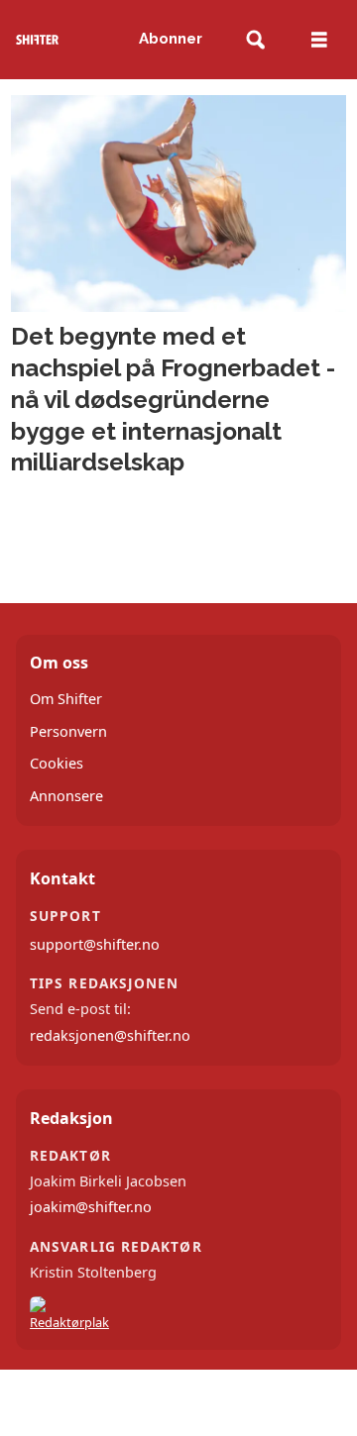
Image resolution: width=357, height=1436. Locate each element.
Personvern (68, 731)
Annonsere (66, 795)
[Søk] (255, 40)
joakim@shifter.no (91, 1206)
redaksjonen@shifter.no (110, 1035)
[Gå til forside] (37, 39)
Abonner (170, 39)
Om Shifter (66, 698)
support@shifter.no (95, 944)
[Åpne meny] (319, 40)
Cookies (56, 763)
